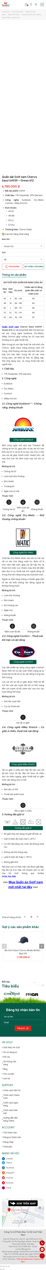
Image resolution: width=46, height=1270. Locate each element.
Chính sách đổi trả (11, 1090)
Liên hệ (6, 1078)
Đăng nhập (8, 1142)
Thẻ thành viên (10, 1132)
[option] (23, 953)
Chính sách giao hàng (10, 1104)
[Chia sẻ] (6, 1266)
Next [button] (41, 946)
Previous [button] (4, 946)
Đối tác (6, 1057)
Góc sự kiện (8, 1074)
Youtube (9, 1178)
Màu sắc (6, 239)
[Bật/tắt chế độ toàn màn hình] (4, 1266)
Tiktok (8, 1188)
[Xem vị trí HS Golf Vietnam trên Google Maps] (23, 1212)
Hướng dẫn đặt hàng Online (10, 1119)
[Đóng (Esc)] (9, 1266)
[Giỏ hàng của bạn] (26, 4)
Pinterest (9, 1183)
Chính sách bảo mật (10, 1111)
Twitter (9, 1163)
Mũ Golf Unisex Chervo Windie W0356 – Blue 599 (23, 952)
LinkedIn (9, 1159)
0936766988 (42, 1249)
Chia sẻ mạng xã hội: (11, 917)
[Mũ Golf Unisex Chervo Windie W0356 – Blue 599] (23, 939)
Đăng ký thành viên (12, 1137)
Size (4, 252)
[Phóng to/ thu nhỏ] (1, 1266)
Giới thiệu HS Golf (11, 1047)
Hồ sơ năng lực (10, 1052)
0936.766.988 (9, 876)
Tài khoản (7, 1146)
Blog (5, 1069)
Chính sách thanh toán (11, 1096)
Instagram (10, 1173)
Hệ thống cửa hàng (33, 267)
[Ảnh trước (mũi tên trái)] (1, 1269)
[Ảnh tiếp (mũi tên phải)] (4, 1269)
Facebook (10, 1168)
